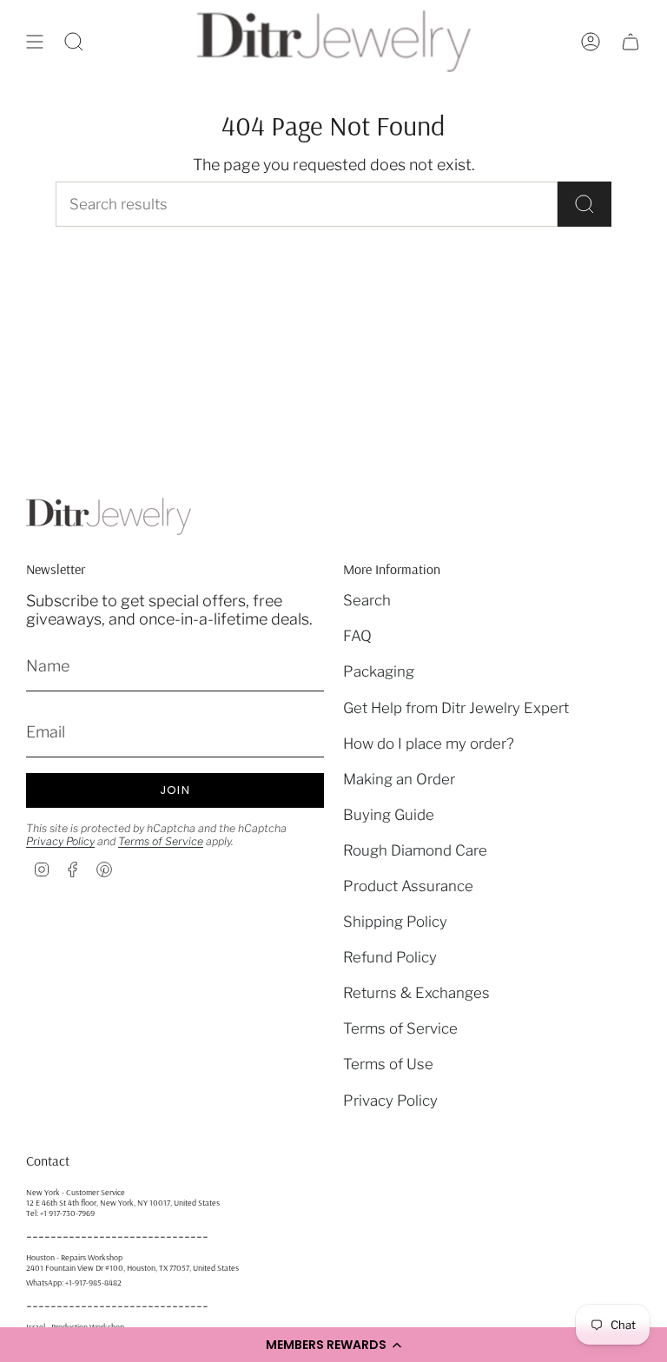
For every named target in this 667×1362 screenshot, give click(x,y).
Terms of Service (160, 841)
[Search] (584, 204)
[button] (333, 1344)
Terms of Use (388, 1064)
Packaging (378, 671)
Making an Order (399, 779)
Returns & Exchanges (416, 993)
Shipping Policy (395, 921)
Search (367, 600)
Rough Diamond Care (415, 850)
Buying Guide (388, 814)
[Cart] (630, 41)
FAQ (357, 636)
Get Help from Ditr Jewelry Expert (456, 708)
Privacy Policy (60, 841)
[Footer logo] (108, 516)
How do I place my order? (428, 743)
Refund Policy (390, 957)
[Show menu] (34, 41)
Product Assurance (408, 886)
